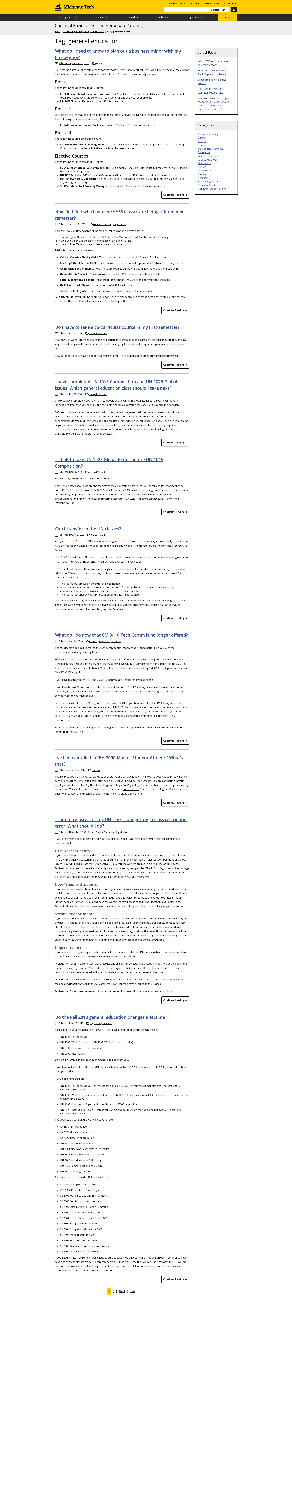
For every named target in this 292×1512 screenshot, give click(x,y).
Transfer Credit (98, 535)
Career (202, 137)
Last (132, 1291)
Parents (207, 3)
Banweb (79, 425)
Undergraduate (66, 17)
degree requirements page (87, 421)
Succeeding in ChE (208, 181)
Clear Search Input (207, 9)
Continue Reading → (175, 194)
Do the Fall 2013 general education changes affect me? (111, 1017)
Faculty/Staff (186, 3)
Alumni (197, 3)
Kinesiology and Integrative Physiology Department (112, 793)
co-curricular (131, 789)
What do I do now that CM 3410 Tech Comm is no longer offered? (121, 635)
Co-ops (202, 141)
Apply (227, 17)
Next (122, 1291)
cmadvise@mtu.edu (158, 691)
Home (57, 31)
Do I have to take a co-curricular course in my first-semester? (117, 327)
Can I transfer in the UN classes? (88, 529)
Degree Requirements (110, 641)
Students (173, 3)
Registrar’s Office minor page (83, 70)
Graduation (204, 163)
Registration (119, 224)
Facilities (161, 17)
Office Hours (205, 170)
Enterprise (204, 152)
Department (193, 17)
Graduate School (207, 159)
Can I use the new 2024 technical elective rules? (211, 90)
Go (233, 10)
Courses (93, 641)
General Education (102, 224)
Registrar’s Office (65, 604)
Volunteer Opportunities (212, 189)
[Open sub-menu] (235, 3)
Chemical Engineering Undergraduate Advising (99, 25)
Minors (99, 63)
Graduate (100, 17)
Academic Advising (208, 134)
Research (131, 17)
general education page (148, 421)
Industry (218, 3)
